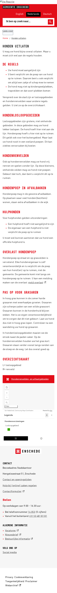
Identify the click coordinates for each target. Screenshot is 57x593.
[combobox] (25, 21)
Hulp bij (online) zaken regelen (20, 486)
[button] (7, 2)
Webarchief (12, 586)
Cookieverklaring (23, 577)
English (19, 14)
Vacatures (12, 531)
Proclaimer (31, 581)
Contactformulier (13, 491)
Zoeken (50, 21)
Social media (10, 552)
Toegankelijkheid (14, 581)
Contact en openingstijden (17, 480)
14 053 (31, 512)
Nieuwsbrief (13, 535)
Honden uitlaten (18, 38)
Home (5, 38)
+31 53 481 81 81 (38, 516)
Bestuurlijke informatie (19, 539)
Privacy (9, 577)
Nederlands (33, 14)
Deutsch (47, 14)
